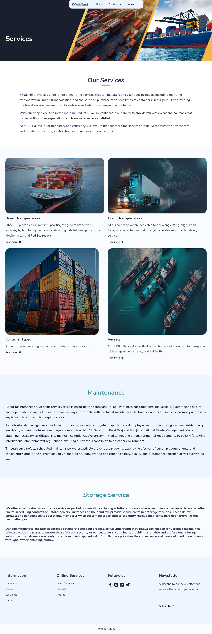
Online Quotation (65, 583)
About (131, 4)
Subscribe (165, 606)
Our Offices (11, 594)
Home (99, 4)
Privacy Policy (106, 629)
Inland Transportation (125, 218)
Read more (11, 242)
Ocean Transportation (22, 218)
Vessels (114, 339)
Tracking (61, 594)
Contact (9, 600)
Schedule (61, 589)
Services (114, 4)
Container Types (18, 339)
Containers (11, 583)
